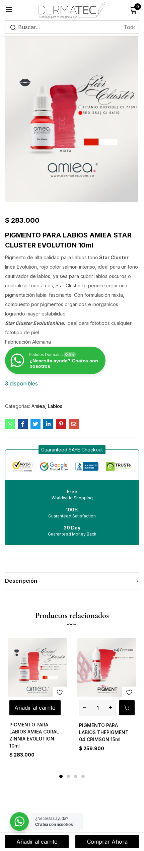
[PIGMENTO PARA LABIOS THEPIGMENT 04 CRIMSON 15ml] (106, 667)
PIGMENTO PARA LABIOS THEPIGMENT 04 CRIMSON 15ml (104, 732)
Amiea (38, 406)
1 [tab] (61, 776)
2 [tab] (68, 776)
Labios (55, 406)
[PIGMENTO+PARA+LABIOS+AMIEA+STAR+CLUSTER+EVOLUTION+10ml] (35, 424)
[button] (72, 449)
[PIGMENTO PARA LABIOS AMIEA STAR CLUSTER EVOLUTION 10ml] (10, 424)
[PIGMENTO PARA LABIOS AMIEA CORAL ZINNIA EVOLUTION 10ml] (37, 667)
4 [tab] (83, 776)
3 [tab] (75, 776)
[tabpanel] (37, 702)
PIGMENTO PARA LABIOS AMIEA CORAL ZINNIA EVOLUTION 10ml (34, 735)
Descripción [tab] (21, 580)
